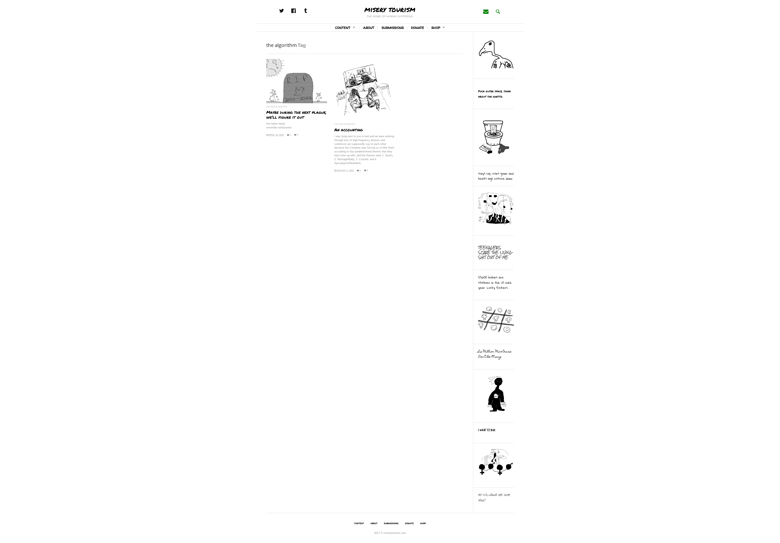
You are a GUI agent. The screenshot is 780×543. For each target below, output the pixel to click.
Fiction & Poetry (276, 107)
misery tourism (389, 9)
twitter (286, 11)
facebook (298, 11)
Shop (435, 27)
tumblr (310, 11)
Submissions (393, 27)
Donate (417, 27)
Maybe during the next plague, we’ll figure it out (296, 114)
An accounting (348, 129)
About (368, 27)
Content (342, 27)
